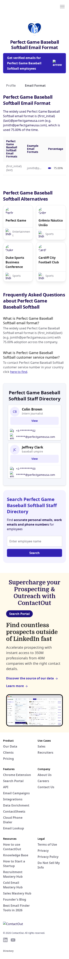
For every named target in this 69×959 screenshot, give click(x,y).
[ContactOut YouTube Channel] (13, 940)
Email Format (35, 85)
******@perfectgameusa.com (35, 437)
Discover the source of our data (30, 678)
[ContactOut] (21, 6)
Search (34, 553)
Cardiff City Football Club (49, 260)
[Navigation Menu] (62, 6)
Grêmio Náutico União (51, 222)
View (34, 421)
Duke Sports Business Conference (15, 262)
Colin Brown (32, 409)
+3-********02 (25, 430)
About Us (45, 775)
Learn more (15, 686)
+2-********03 (25, 468)
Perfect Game (16, 220)
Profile (11, 85)
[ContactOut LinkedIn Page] (5, 940)
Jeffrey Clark (32, 447)
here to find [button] (18, 372)
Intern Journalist (32, 413)
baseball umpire (32, 451)
